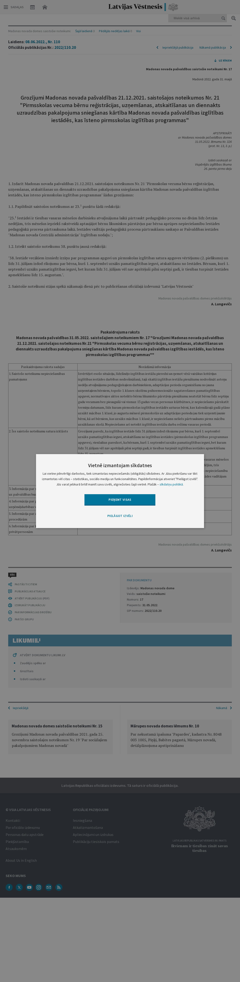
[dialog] (120, 491)
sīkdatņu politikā (171, 484)
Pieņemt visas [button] (120, 499)
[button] (120, 516)
